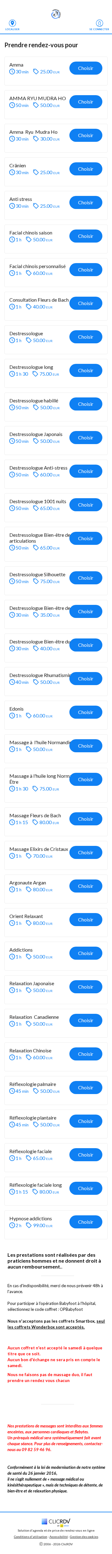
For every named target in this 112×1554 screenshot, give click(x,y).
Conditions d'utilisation (30, 1536)
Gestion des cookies (84, 1536)
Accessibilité (58, 1536)
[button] (55, 71)
